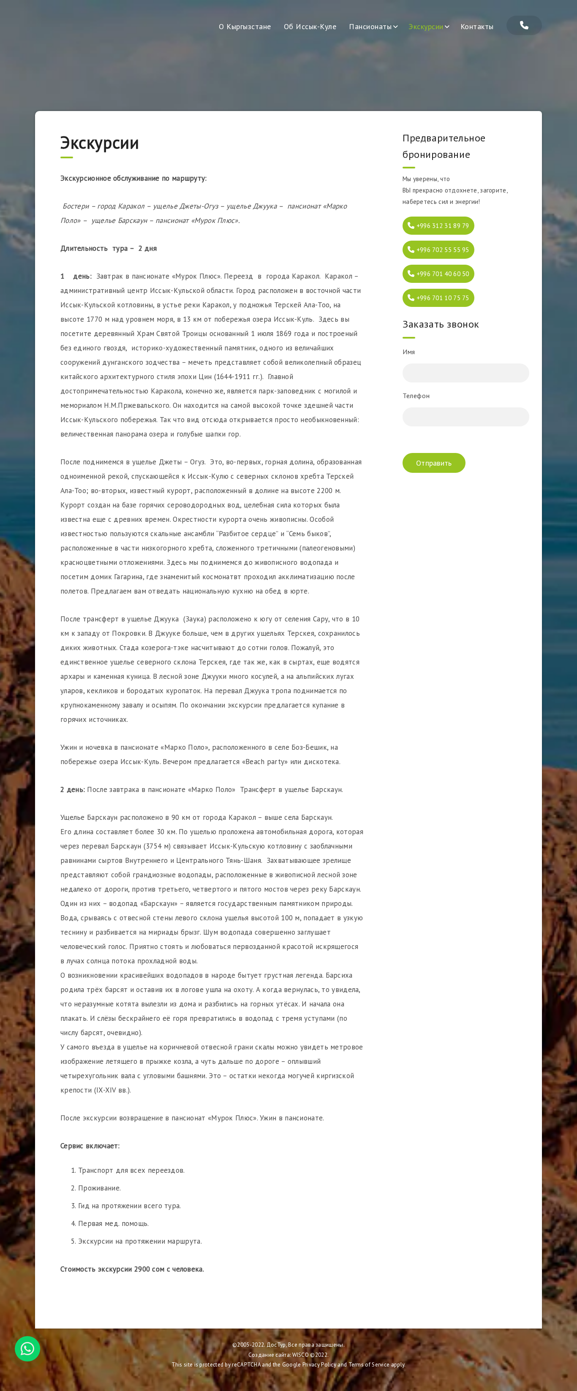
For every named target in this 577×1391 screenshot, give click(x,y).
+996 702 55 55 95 (441, 250)
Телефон (416, 395)
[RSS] (524, 25)
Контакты (477, 26)
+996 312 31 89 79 (441, 226)
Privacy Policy (319, 1364)
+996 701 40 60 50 (441, 274)
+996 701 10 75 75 (441, 298)
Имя (409, 351)
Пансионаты (370, 26)
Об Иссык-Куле (310, 26)
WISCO (300, 1354)
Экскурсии (426, 26)
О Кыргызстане (245, 26)
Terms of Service (369, 1364)
